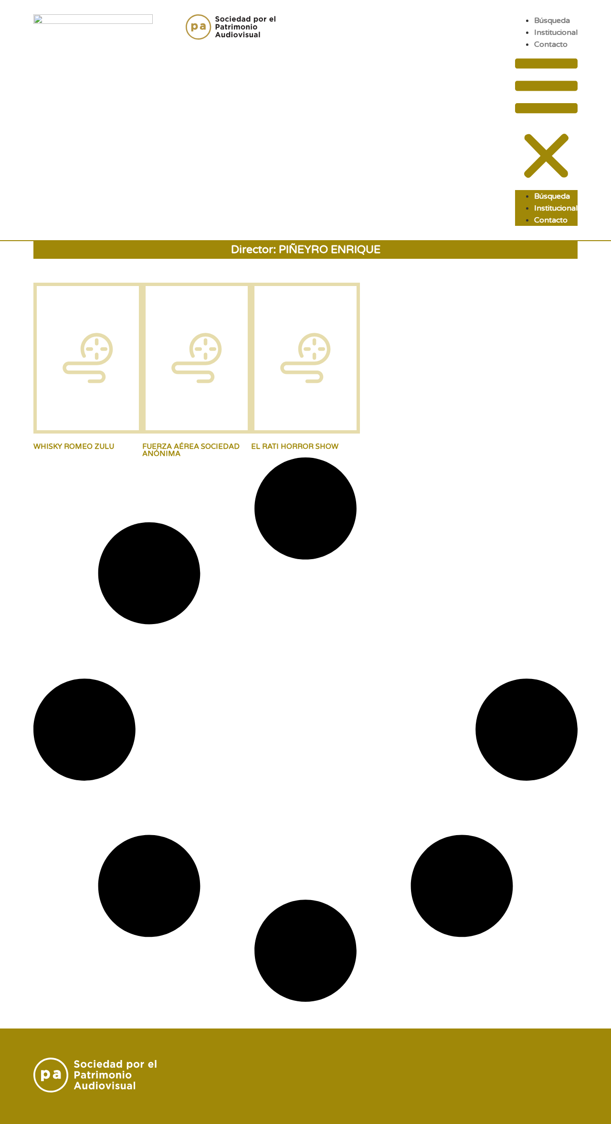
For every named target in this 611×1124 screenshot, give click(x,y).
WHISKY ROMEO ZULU (73, 446)
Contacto (551, 44)
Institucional (556, 32)
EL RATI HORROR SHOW (294, 446)
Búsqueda (552, 20)
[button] (546, 120)
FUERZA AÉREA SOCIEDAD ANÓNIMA (191, 450)
